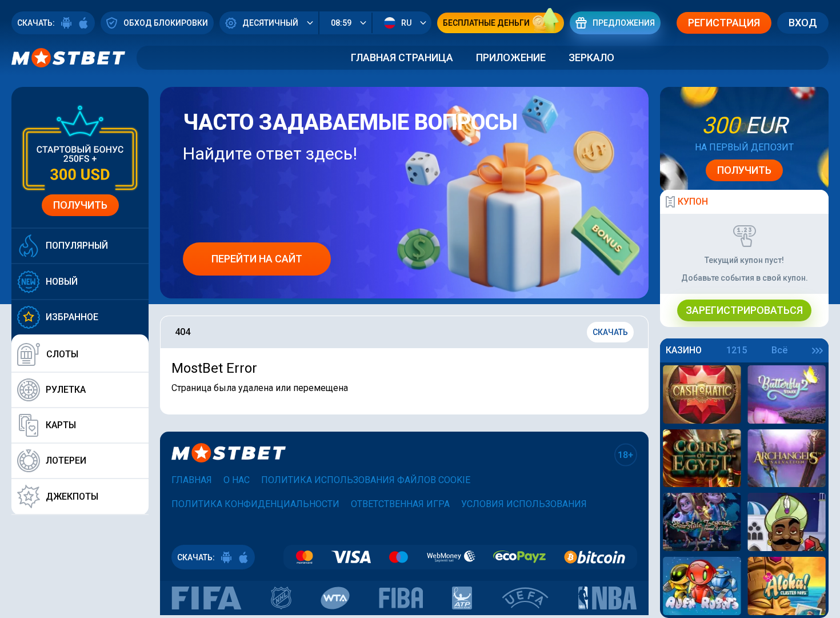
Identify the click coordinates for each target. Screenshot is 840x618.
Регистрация (724, 23)
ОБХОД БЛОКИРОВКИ (165, 22)
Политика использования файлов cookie (365, 480)
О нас (236, 480)
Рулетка (66, 389)
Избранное (72, 317)
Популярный (77, 245)
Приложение (511, 57)
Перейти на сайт (256, 259)
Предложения (624, 22)
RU (406, 22)
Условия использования (524, 504)
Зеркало (591, 57)
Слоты (62, 354)
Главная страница (402, 57)
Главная (191, 480)
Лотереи (66, 460)
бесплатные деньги (486, 22)
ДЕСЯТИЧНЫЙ (270, 22)
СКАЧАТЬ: (36, 22)
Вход (803, 23)
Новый (62, 281)
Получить (80, 205)
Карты (61, 425)
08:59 (341, 22)
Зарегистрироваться (744, 310)
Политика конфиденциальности (255, 504)
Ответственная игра (400, 504)
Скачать (610, 332)
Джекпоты (72, 496)
